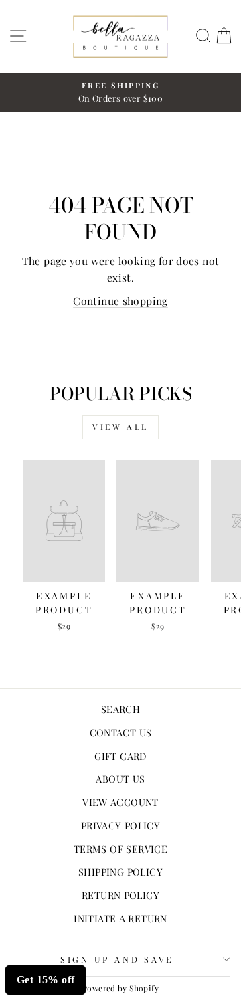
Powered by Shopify (120, 988)
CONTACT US (121, 732)
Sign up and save (117, 959)
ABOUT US (120, 778)
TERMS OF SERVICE (120, 849)
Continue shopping (120, 301)
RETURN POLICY (120, 895)
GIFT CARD (120, 756)
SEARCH (120, 709)
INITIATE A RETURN (120, 918)
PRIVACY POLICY (120, 825)
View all (120, 426)
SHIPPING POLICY (120, 871)
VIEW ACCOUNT (120, 802)
